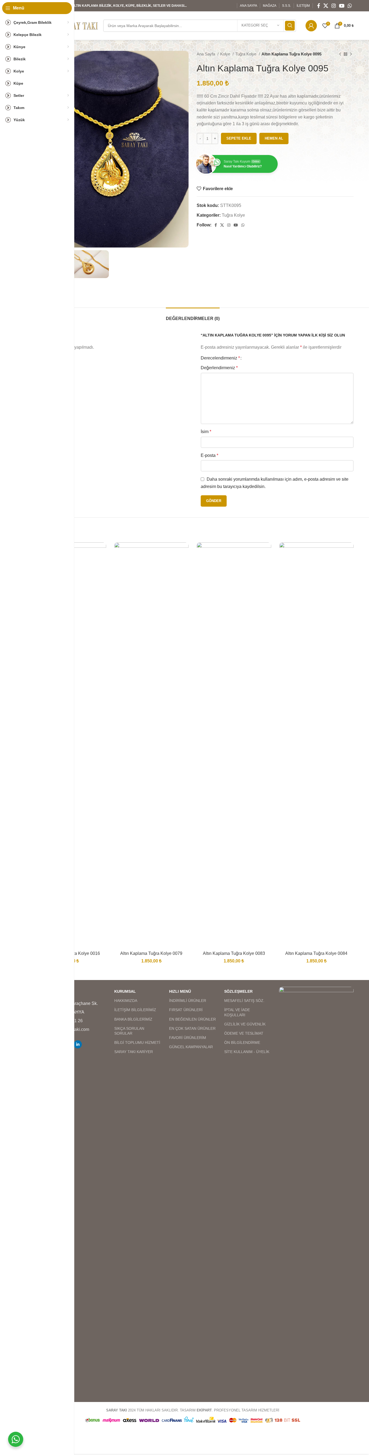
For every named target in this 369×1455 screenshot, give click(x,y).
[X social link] (326, 6)
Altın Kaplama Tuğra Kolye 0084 (316, 953)
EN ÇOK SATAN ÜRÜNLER (192, 1028)
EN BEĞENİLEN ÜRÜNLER (192, 1019)
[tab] (193, 316)
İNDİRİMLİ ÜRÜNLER (187, 1000)
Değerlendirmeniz (219, 367)
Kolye (225, 54)
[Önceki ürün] (340, 54)
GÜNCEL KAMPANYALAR (191, 1047)
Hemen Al (274, 138)
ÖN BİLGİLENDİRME (242, 1042)
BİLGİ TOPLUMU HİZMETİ (137, 1042)
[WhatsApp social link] (350, 6)
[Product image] (151, 745)
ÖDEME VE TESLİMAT (243, 1033)
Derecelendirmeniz (220, 358)
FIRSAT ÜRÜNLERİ (186, 1010)
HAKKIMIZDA (125, 1000)
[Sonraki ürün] (351, 54)
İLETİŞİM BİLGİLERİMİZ (135, 1010)
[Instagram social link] (333, 6)
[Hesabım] (311, 25)
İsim (206, 431)
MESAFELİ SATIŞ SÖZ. (244, 1000)
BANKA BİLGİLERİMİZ (133, 1019)
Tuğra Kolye (246, 54)
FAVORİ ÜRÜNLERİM (187, 1037)
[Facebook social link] (319, 6)
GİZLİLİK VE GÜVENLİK (245, 1024)
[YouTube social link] (341, 6)
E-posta (209, 455)
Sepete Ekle (238, 138)
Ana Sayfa (206, 54)
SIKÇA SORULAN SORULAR (129, 1030)
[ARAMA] (290, 26)
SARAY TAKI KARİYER (133, 1052)
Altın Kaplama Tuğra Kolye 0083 (234, 953)
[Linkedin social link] (78, 1044)
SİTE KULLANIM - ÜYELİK (246, 1052)
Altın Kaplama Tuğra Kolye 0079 (151, 953)
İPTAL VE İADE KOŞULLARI (237, 1012)
